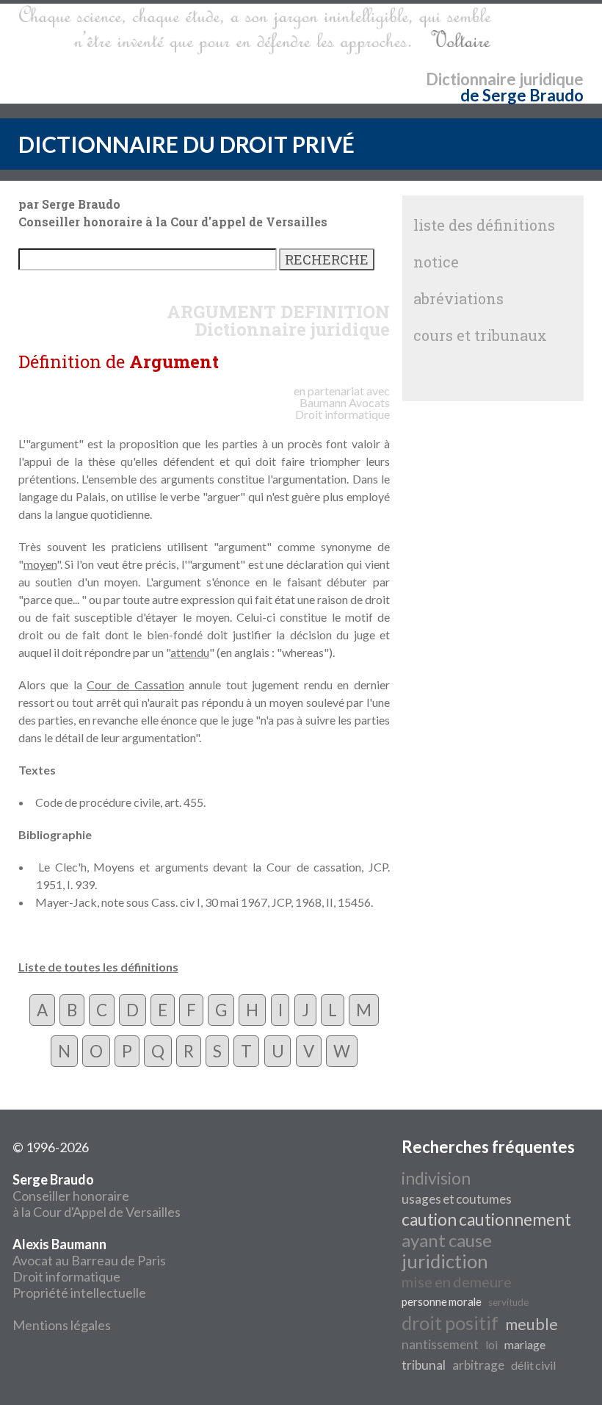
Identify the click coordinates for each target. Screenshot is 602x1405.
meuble (531, 1324)
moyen (40, 564)
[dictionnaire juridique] (255, 30)
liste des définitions (484, 224)
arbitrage (478, 1365)
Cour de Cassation (135, 684)
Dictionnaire (471, 79)
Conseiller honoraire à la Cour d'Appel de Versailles (96, 1195)
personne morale (442, 1302)
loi (491, 1344)
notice (436, 261)
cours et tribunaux (480, 335)
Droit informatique (66, 1276)
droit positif (450, 1323)
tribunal (424, 1365)
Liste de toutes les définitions (98, 967)
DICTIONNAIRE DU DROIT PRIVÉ (186, 144)
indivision (436, 1178)
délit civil (533, 1365)
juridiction (445, 1261)
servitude (508, 1302)
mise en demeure (457, 1281)
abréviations (458, 298)
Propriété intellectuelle (79, 1292)
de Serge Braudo (522, 95)
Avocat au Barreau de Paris (89, 1260)
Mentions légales (61, 1325)
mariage (524, 1344)
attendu (189, 652)
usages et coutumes (457, 1199)
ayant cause (447, 1240)
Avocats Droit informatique (342, 408)
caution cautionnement (486, 1219)
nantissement (440, 1344)
